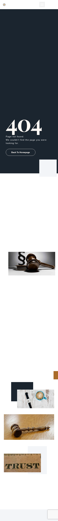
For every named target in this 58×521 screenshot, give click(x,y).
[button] (42, 5)
